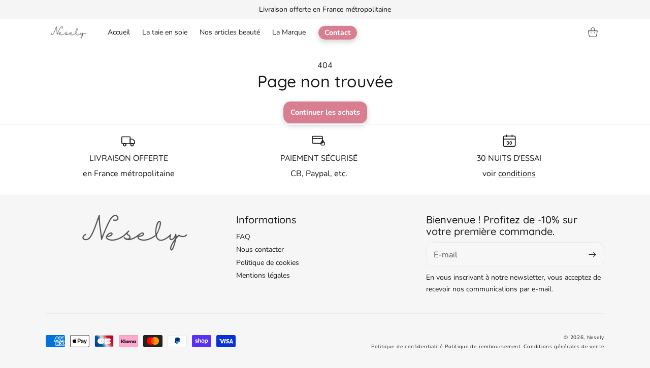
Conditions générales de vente (564, 346)
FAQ (243, 237)
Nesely (595, 337)
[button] (593, 32)
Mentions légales (263, 275)
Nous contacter (260, 249)
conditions (517, 173)
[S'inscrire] (592, 254)
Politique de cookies (267, 262)
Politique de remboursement (483, 346)
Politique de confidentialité (407, 346)
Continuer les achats (325, 112)
